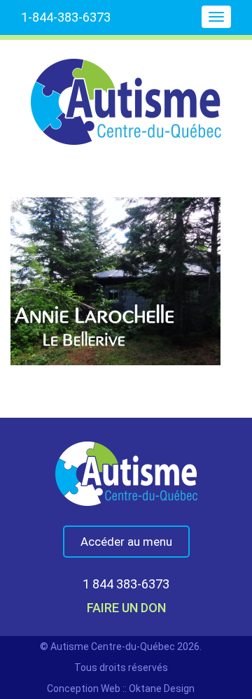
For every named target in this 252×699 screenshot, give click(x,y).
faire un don (126, 607)
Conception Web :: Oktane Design (121, 688)
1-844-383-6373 (66, 17)
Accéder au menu (126, 542)
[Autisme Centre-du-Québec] (126, 92)
